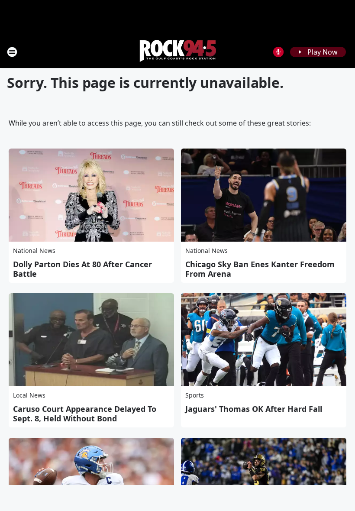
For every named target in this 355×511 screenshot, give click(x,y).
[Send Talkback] (278, 52)
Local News (29, 395)
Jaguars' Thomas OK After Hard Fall (253, 409)
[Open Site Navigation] (12, 52)
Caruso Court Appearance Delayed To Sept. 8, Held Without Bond (84, 413)
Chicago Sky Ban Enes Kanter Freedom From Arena (260, 268)
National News (34, 250)
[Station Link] (177, 52)
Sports (194, 395)
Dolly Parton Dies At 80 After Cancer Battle (82, 268)
